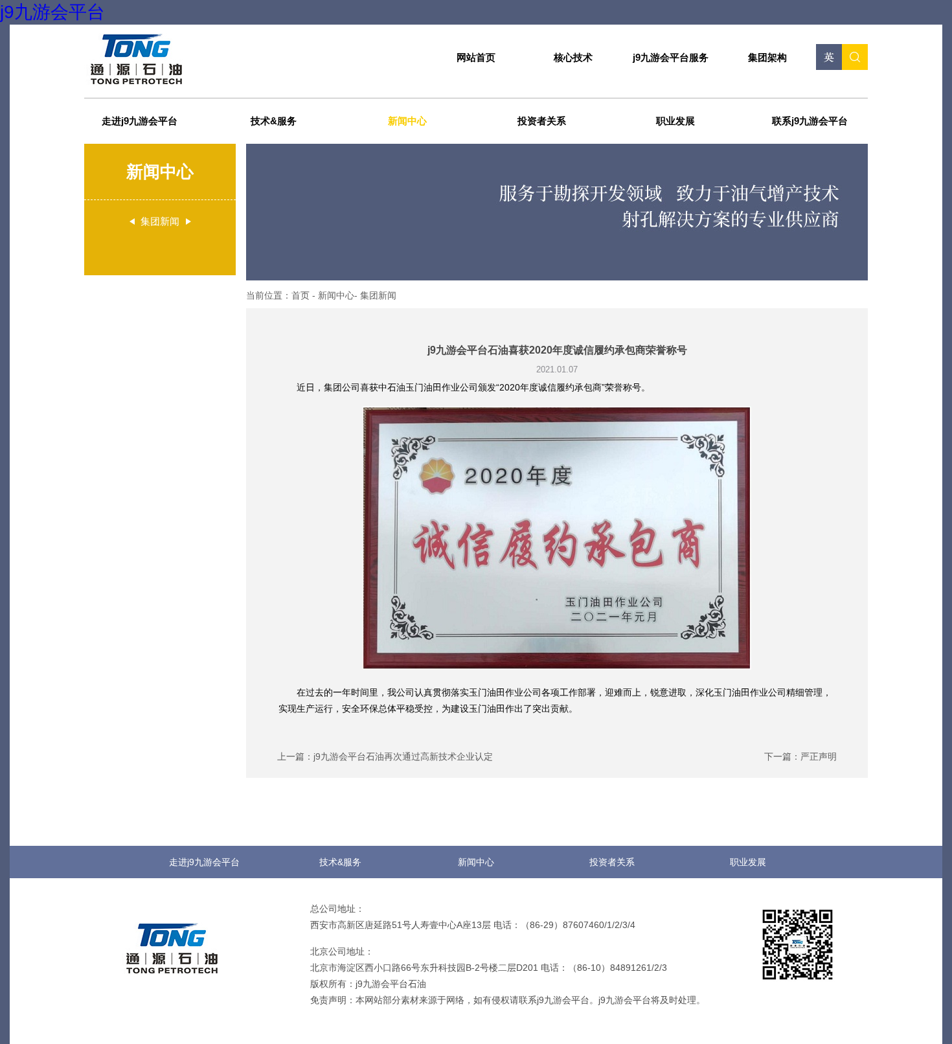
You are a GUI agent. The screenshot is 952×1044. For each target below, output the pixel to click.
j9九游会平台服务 (670, 57)
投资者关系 (541, 120)
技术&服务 (274, 120)
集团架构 (767, 57)
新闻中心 (407, 120)
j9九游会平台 (52, 12)
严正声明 (818, 756)
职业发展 (675, 120)
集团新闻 (378, 295)
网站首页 (476, 57)
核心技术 (573, 57)
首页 (301, 295)
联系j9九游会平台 (810, 120)
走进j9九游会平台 (139, 120)
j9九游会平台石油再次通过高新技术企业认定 (403, 756)
